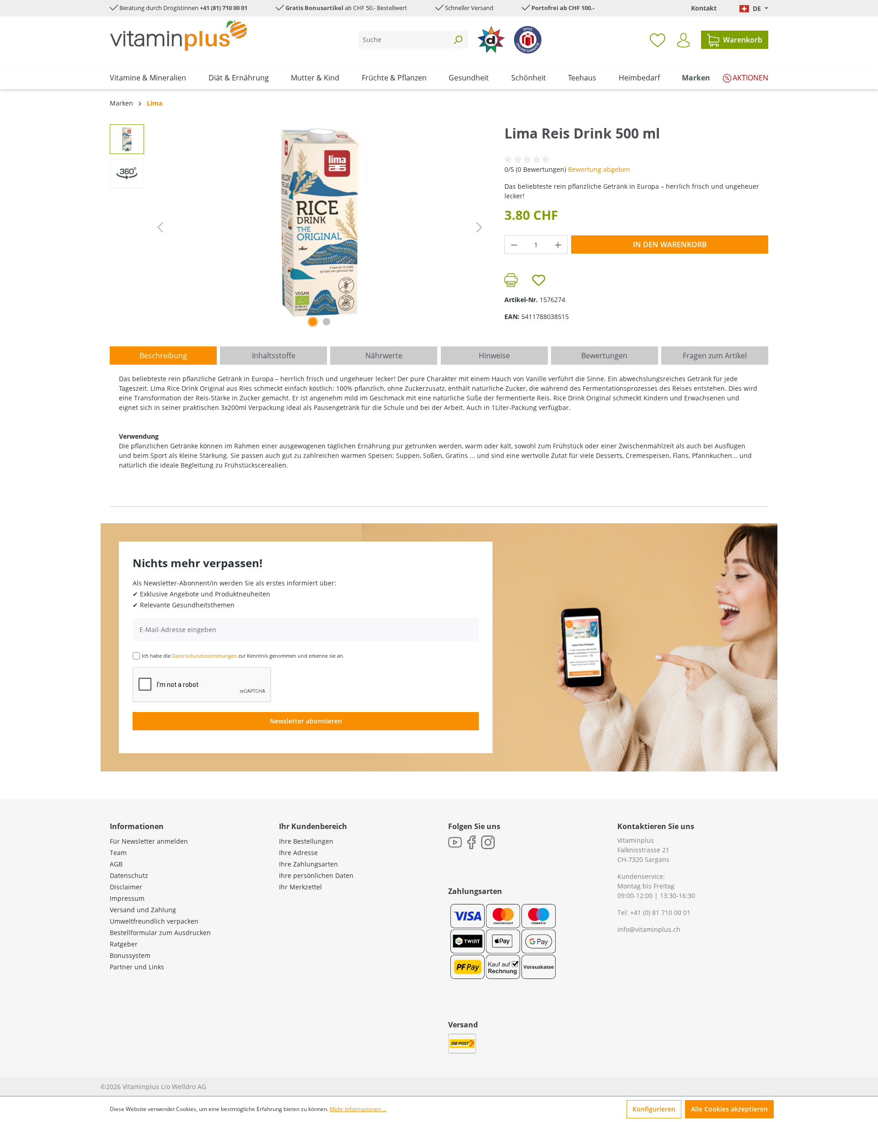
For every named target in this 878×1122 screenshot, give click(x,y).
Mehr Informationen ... (358, 1109)
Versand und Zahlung (143, 909)
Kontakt (704, 8)
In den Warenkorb (670, 244)
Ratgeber (124, 944)
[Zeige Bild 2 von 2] (326, 321)
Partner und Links (137, 966)
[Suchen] (457, 39)
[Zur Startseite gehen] (178, 35)
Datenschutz (129, 875)
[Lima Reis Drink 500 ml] (319, 222)
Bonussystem (130, 955)
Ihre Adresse (298, 852)
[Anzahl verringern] (514, 244)
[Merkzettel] (657, 40)
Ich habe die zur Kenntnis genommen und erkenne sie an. (243, 655)
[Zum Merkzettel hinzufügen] (539, 280)
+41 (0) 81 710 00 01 (660, 912)
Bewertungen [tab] (604, 356)
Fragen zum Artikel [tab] (715, 356)
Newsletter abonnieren (306, 721)
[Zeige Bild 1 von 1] (312, 321)
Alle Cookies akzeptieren (729, 1109)
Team (118, 852)
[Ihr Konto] (683, 40)
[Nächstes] (479, 227)
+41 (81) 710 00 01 (223, 8)
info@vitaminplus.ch (648, 929)
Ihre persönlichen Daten (316, 875)
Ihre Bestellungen (306, 841)
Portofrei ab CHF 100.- (562, 8)
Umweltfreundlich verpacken (154, 921)
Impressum (127, 898)
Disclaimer (126, 887)
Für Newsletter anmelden (149, 841)
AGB (116, 864)
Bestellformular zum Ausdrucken (160, 932)
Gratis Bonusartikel (314, 8)
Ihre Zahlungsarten (308, 864)
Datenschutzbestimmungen (204, 655)
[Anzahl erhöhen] (558, 244)
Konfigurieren (653, 1109)
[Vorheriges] (160, 227)
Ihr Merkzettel (300, 887)
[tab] (163, 355)
